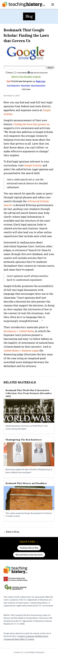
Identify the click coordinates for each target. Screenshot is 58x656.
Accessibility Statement (34, 652)
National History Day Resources (29, 554)
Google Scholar (33, 165)
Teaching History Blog (29, 548)
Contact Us (18, 652)
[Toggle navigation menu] (53, 4)
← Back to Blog (11, 531)
